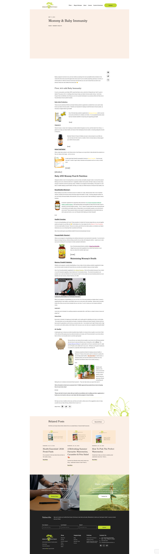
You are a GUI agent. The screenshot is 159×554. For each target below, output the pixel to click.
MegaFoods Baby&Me (94, 246)
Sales (62, 546)
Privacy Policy (44, 544)
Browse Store (54, 496)
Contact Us (104, 496)
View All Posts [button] (98, 422)
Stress (62, 544)
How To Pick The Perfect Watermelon (103, 450)
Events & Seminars (98, 5)
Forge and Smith (51, 548)
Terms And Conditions (91, 537)
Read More (45, 459)
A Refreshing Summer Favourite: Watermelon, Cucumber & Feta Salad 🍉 (78, 453)
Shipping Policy (90, 539)
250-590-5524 (104, 540)
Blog (75, 537)
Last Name (64, 524)
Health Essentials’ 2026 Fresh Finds (53, 450)
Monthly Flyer (77, 541)
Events (75, 543)
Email (81, 524)
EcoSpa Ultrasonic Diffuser (74, 344)
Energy (62, 539)
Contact (110, 5)
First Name (45, 524)
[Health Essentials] (49, 7)
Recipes (75, 539)
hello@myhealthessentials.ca (108, 542)
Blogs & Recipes (78, 5)
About (84, 5)
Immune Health (64, 541)
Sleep (62, 543)
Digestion (63, 537)
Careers (90, 5)
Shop (70, 5)
